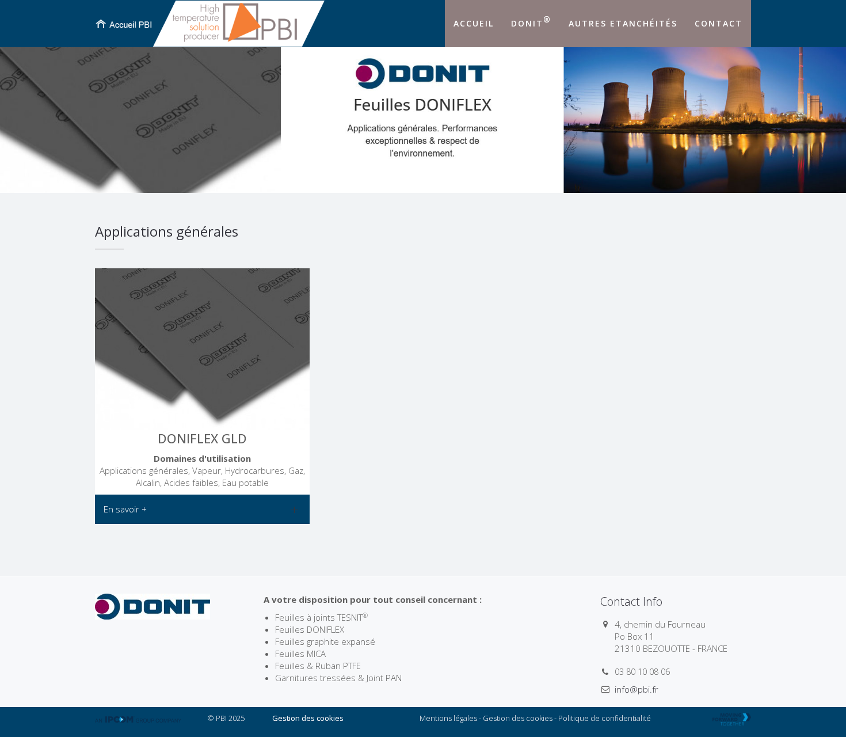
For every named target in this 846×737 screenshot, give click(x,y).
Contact (718, 23)
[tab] (202, 509)
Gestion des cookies (308, 718)
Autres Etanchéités (623, 23)
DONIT (531, 21)
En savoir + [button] (125, 509)
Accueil (474, 23)
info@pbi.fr (636, 689)
